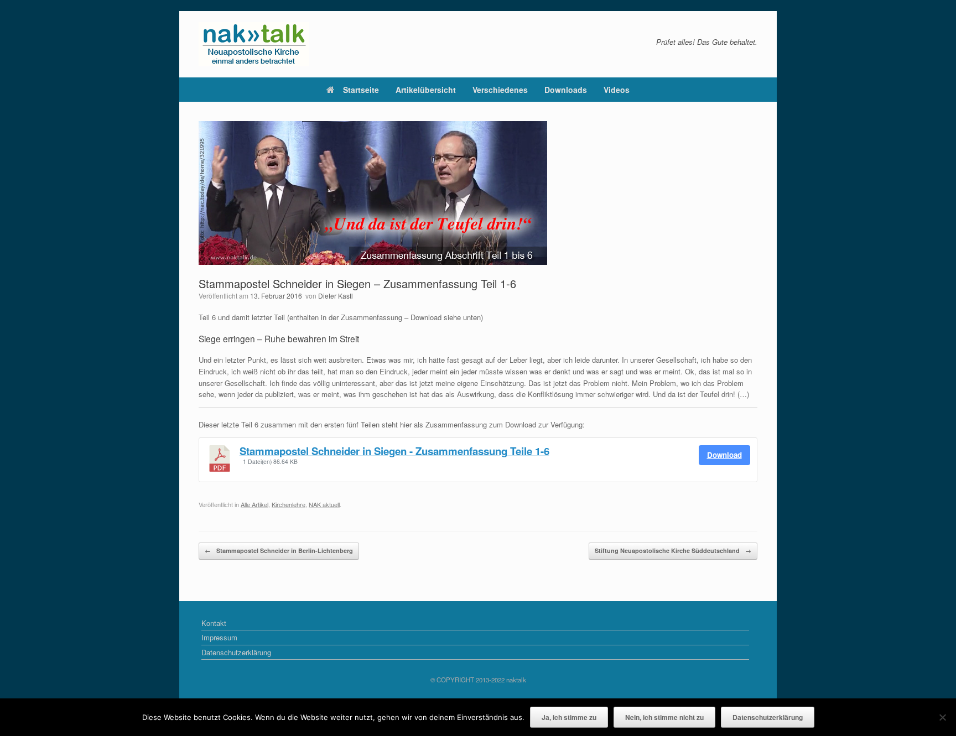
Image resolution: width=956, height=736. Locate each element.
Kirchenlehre (288, 504)
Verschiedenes (500, 89)
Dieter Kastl (335, 295)
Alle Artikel (254, 504)
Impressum (219, 637)
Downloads (565, 89)
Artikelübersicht (426, 89)
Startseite (361, 89)
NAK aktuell (324, 504)
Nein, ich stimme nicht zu (664, 717)
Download (724, 455)
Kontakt (213, 623)
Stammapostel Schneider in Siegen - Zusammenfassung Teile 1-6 (394, 450)
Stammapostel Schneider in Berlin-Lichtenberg (279, 550)
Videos (617, 89)
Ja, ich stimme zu (569, 717)
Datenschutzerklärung (236, 652)
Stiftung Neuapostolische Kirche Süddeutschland (673, 550)
